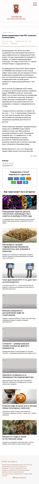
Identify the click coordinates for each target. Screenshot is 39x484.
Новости (4, 43)
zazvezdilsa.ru (16, 17)
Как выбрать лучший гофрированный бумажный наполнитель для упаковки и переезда (16, 247)
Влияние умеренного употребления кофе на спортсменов (13, 312)
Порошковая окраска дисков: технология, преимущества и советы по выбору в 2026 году (17, 213)
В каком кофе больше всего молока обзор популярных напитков (19, 407)
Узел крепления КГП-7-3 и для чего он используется (19, 281)
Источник (33, 156)
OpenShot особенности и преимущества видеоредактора (17, 376)
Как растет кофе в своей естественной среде (14, 437)
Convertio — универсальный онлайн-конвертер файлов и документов (15, 345)
